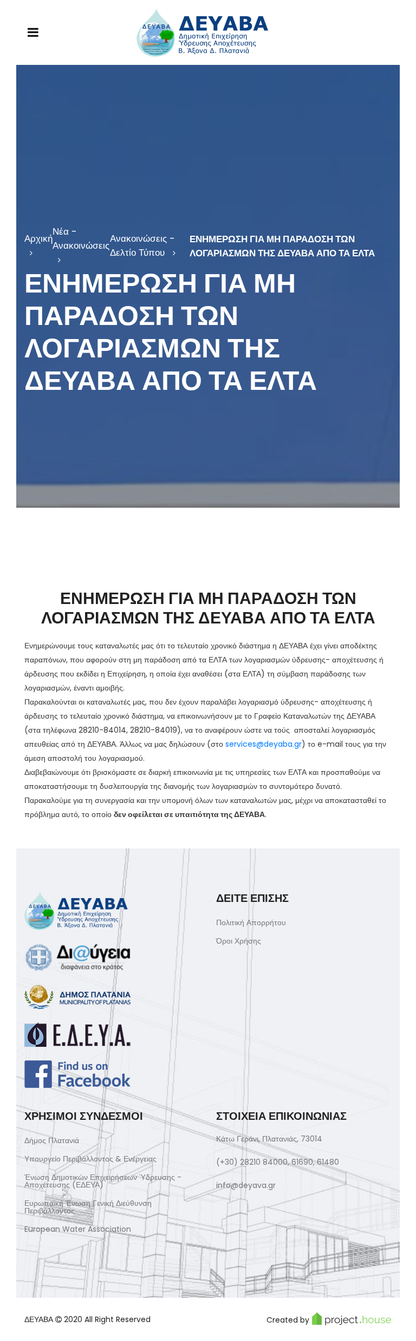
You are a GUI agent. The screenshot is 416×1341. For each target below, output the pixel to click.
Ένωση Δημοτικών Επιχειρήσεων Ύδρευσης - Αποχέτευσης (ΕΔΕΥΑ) (102, 1181)
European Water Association (77, 1229)
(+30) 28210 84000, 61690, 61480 (277, 1162)
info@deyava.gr (246, 1185)
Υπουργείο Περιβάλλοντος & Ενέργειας (90, 1159)
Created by (287, 1320)
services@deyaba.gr (263, 744)
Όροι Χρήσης (238, 941)
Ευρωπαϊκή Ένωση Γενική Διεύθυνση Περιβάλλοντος (88, 1206)
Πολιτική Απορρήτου (251, 922)
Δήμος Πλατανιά (51, 1140)
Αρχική (38, 238)
